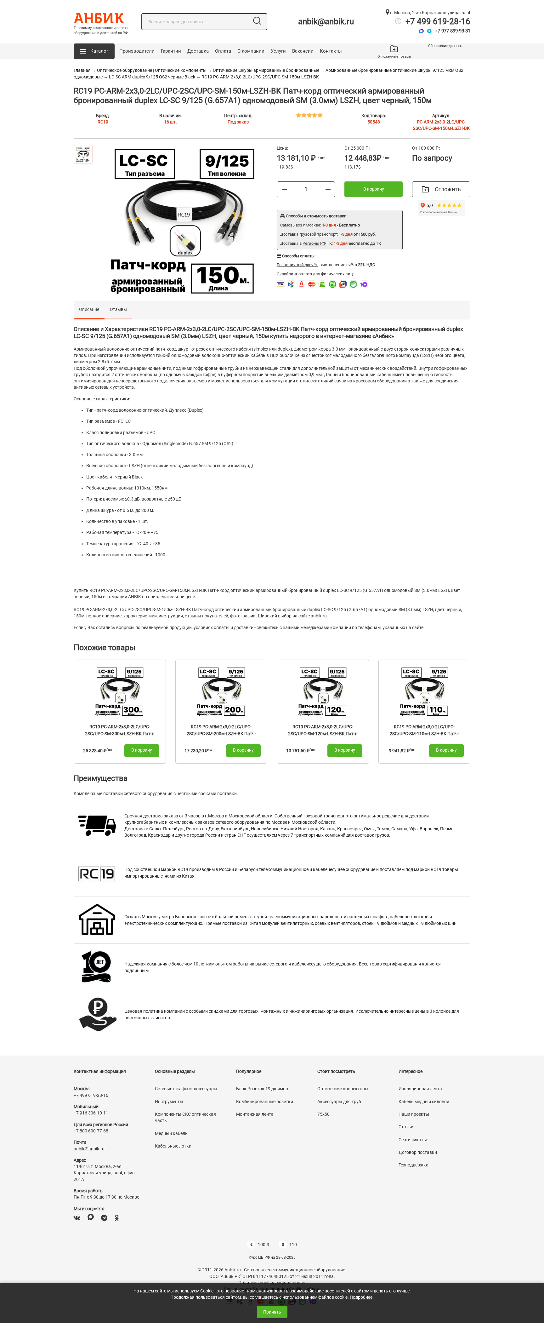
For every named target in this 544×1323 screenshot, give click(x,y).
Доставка (198, 51)
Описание (89, 309)
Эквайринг (287, 274)
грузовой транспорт (318, 234)
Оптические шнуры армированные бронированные (266, 70)
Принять (272, 1311)
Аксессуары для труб (339, 1101)
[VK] (77, 1218)
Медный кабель (171, 1133)
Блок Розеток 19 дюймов (262, 1088)
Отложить (448, 189)
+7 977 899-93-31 (452, 31)
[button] (94, 51)
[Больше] (328, 189)
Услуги (278, 51)
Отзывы (118, 309)
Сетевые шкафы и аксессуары (186, 1088)
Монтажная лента (255, 1114)
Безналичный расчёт (297, 264)
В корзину (373, 189)
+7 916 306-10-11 (91, 1112)
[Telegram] (429, 31)
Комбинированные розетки (264, 1101)
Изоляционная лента (420, 1088)
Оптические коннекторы (342, 1088)
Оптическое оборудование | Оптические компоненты (152, 70)
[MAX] (91, 1218)
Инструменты (169, 1101)
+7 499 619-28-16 (437, 21)
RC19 (103, 121)
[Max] (421, 31)
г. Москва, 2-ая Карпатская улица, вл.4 (429, 12)
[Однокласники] (117, 1218)
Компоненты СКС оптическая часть (185, 1117)
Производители (137, 51)
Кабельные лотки (173, 1145)
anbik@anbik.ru (326, 21)
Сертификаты (413, 1139)
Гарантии (171, 51)
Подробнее (361, 1297)
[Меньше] (284, 189)
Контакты (331, 51)
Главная (82, 70)
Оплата (223, 51)
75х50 (323, 1114)
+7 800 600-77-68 (91, 1130)
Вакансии (303, 51)
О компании (250, 51)
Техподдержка (413, 1164)
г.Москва (311, 225)
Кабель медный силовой (424, 1101)
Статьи (406, 1126)
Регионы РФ (314, 243)
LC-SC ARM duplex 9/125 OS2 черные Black (152, 76)
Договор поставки (418, 1152)
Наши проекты (414, 1114)
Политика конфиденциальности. (272, 1282)
